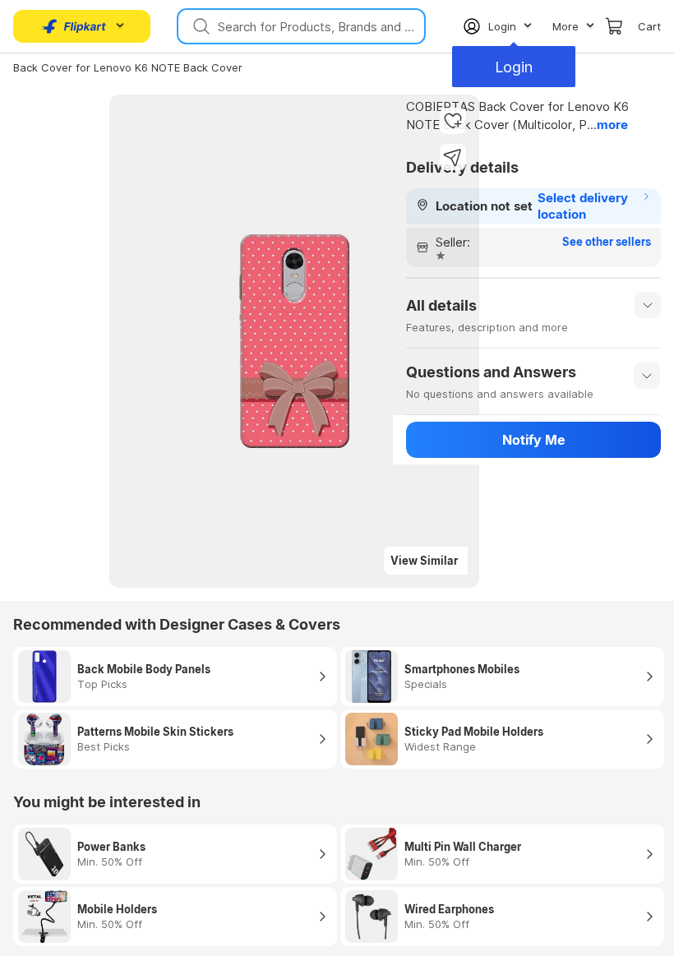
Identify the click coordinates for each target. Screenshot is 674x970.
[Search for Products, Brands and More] (200, 26)
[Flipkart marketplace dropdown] (74, 26)
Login (514, 67)
